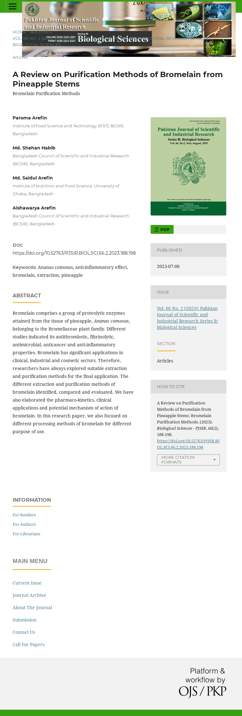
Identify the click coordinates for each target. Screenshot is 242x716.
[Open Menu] (12, 6)
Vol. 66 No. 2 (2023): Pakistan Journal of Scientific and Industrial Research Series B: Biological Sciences (111, 41)
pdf (164, 229)
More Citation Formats (178, 459)
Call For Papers (28, 644)
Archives (41, 31)
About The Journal (32, 607)
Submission (25, 620)
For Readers (24, 515)
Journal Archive (29, 595)
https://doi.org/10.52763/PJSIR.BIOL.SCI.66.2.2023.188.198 (74, 253)
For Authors (24, 524)
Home (19, 31)
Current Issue (27, 583)
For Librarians (26, 534)
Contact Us (24, 632)
